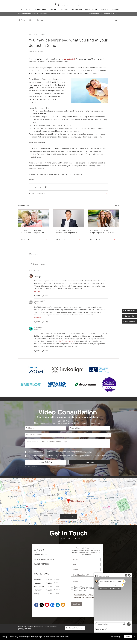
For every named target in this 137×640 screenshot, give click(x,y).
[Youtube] (47, 605)
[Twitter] (41, 605)
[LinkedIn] (58, 605)
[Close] (134, 636)
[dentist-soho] (33, 218)
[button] (28, 9)
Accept (127, 637)
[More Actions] (107, 276)
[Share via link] (46, 187)
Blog (31, 20)
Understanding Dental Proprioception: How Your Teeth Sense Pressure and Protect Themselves (103, 231)
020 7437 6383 (43, 564)
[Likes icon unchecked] (35, 295)
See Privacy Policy (62, 637)
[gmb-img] (52, 605)
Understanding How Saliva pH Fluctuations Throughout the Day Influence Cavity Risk (33, 231)
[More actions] (107, 34)
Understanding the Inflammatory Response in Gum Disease (66, 231)
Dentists (40, 20)
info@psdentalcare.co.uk (44, 559)
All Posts (21, 20)
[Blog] (63, 605)
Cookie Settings (115, 637)
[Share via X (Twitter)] (35, 187)
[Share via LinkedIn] (40, 187)
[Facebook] (36, 605)
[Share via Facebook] (30, 187)
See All (116, 205)
